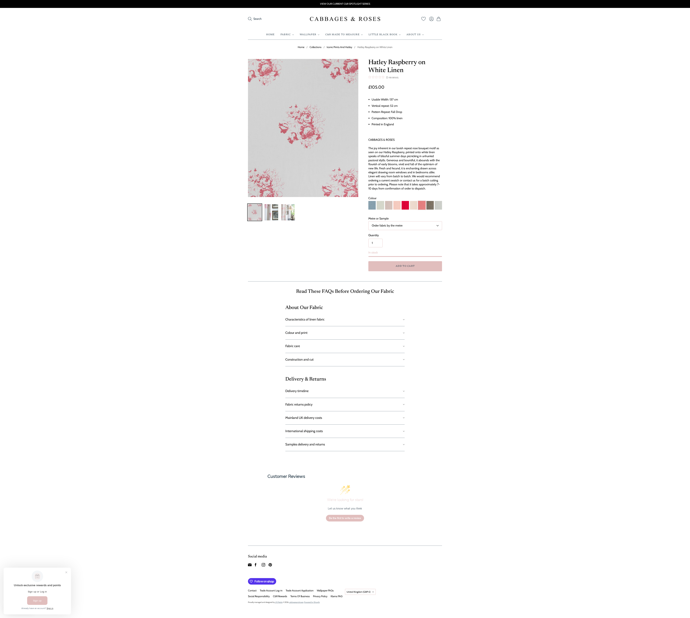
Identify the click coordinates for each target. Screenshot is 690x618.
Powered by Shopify (312, 602)
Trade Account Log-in (271, 590)
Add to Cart (405, 266)
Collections (315, 47)
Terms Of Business (300, 596)
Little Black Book (383, 34)
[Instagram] (263, 565)
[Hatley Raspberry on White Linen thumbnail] (254, 212)
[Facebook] (255, 565)
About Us (413, 34)
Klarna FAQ (336, 596)
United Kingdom (359, 591)
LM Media (278, 602)
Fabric (285, 34)
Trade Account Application (300, 590)
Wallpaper (308, 34)
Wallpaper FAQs (325, 590)
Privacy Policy (320, 596)
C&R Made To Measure (342, 34)
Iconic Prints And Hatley (339, 47)
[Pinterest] (270, 565)
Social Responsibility (259, 596)
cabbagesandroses (296, 602)
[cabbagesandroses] (345, 19)
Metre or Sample (378, 218)
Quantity (373, 235)
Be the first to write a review (345, 518)
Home (270, 34)
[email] (250, 565)
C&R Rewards (280, 596)
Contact (252, 590)
